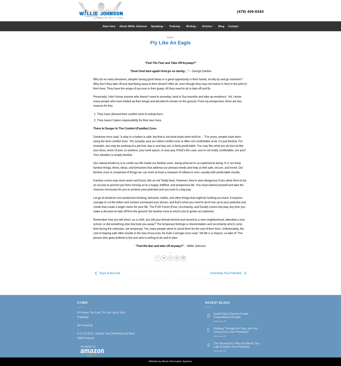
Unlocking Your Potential (226, 273)
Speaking (157, 26)
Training (174, 26)
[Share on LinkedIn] (183, 258)
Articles (207, 26)
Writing (191, 26)
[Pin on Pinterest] (177, 258)
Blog (221, 26)
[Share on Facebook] (158, 258)
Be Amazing (85, 325)
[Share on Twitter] (164, 258)
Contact (233, 26)
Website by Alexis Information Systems (170, 361)
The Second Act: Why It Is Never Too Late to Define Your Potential (236, 345)
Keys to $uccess (109, 273)
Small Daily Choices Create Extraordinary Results (230, 315)
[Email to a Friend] (171, 258)
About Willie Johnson (133, 26)
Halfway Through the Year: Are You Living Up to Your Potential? (235, 330)
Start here (109, 26)
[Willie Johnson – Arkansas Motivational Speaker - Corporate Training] (110, 10)
